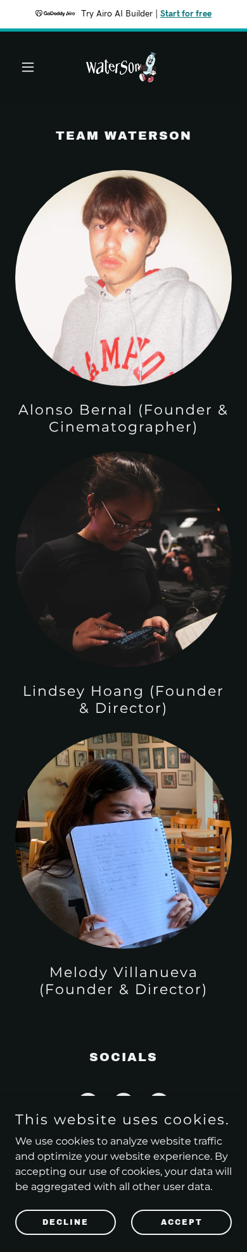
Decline (65, 1221)
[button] (31, 67)
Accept (182, 1221)
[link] (123, 67)
